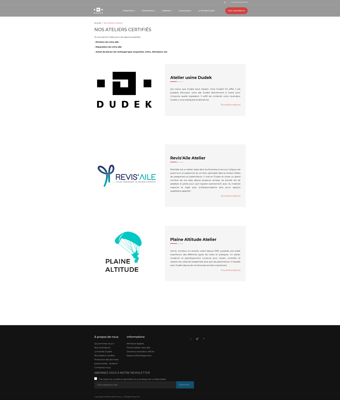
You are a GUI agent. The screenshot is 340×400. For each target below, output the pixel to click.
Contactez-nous (102, 367)
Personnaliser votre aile (138, 347)
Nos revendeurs (236, 10)
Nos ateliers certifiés (104, 355)
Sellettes (166, 10)
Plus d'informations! (230, 104)
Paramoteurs (148, 10)
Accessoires (185, 10)
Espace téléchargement (139, 355)
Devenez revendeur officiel (140, 351)
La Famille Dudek (206, 10)
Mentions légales (135, 343)
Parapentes (128, 10)
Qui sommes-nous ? (104, 343)
